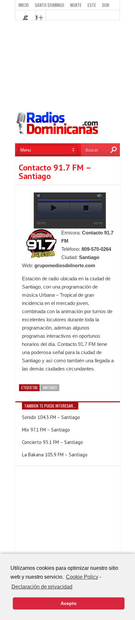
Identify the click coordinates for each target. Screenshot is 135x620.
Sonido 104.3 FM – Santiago (51, 417)
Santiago (50, 387)
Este (91, 4)
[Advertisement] (67, 66)
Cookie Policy (82, 577)
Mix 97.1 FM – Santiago (46, 430)
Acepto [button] (69, 603)
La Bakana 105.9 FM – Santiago (54, 454)
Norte (76, 4)
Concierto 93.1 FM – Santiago (52, 442)
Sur (105, 4)
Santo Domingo (49, 4)
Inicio (23, 4)
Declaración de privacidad (41, 587)
